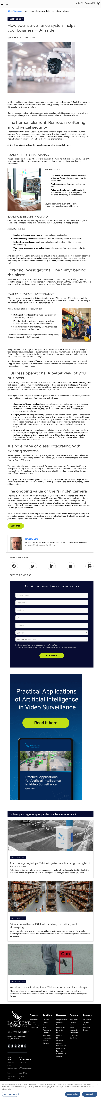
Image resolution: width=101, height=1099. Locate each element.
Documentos (60, 1025)
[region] (50, 1090)
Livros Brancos (61, 1046)
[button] (88, 3)
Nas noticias (87, 1019)
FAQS (58, 1033)
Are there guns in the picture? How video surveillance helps (48, 987)
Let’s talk (15, 526)
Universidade (60, 1048)
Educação (46, 1043)
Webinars (59, 1035)
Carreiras (86, 1022)
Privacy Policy (53, 645)
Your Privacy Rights (10, 1094)
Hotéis (45, 1027)
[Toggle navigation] (7, 3)
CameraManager (35, 1025)
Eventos (85, 1030)
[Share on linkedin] (52, 566)
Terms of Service (66, 647)
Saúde (45, 1025)
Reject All (89, 1094)
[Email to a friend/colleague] (71, 566)
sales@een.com (12, 1068)
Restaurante (47, 1030)
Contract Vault (34, 1027)
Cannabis (46, 1019)
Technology (17, 11)
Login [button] (78, 3)
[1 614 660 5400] (98, 3)
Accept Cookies (72, 1094)
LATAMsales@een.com (26, 1068)
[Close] (97, 1084)
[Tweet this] (33, 566)
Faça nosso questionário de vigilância (61, 1053)
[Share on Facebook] (14, 566)
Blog (10, 11)
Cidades (45, 1022)
